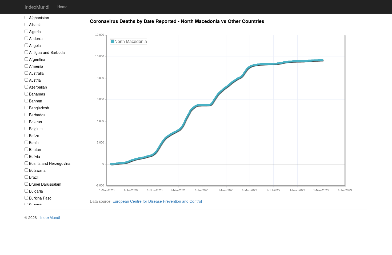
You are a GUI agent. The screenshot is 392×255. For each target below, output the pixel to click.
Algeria (35, 31)
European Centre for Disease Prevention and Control (157, 201)
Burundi (35, 205)
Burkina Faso (40, 198)
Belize (34, 135)
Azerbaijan (38, 87)
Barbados (37, 114)
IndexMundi (37, 6)
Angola (35, 45)
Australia (36, 73)
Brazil (33, 177)
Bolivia (34, 156)
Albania (35, 24)
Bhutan (35, 149)
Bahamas (37, 94)
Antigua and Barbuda (47, 52)
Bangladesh (39, 107)
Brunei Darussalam (45, 184)
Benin (34, 142)
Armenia (36, 66)
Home (62, 6)
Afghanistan (39, 17)
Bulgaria (36, 191)
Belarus (35, 121)
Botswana (37, 170)
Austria (35, 80)
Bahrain (35, 100)
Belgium (36, 128)
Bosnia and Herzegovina (49, 163)
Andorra (36, 38)
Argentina (37, 59)
